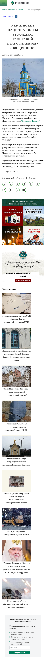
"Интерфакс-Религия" (30, 120)
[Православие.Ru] (19, 3)
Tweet (4, 16)
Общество (12, 10)
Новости (20, 10)
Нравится (10, 16)
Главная (4, 10)
